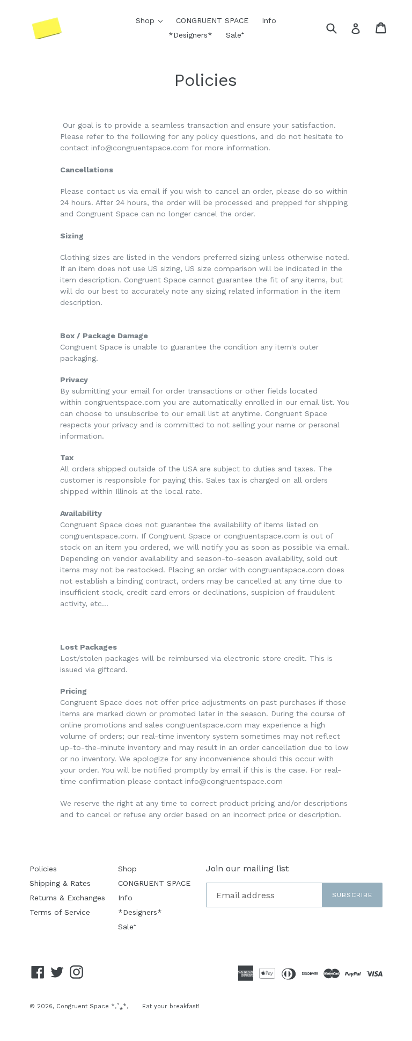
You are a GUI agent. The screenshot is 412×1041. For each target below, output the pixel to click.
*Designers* (190, 35)
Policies (43, 868)
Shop (152, 20)
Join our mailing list (247, 868)
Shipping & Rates (60, 883)
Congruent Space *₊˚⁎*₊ (92, 1006)
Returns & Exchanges (67, 897)
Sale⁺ (235, 35)
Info (269, 20)
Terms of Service (60, 912)
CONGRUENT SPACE (212, 20)
